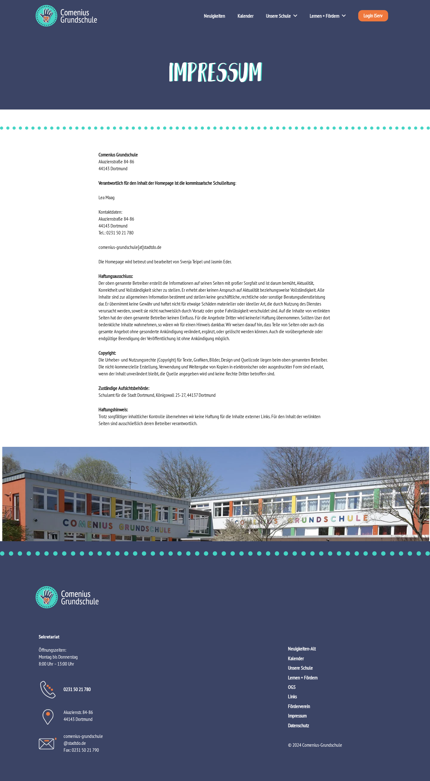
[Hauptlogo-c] (66, 16)
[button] (294, 15)
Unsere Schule (300, 668)
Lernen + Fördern (303, 677)
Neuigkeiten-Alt (302, 648)
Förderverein (299, 706)
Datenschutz (298, 725)
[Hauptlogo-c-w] (215, 597)
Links (292, 696)
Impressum (297, 715)
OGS (292, 687)
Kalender (296, 658)
